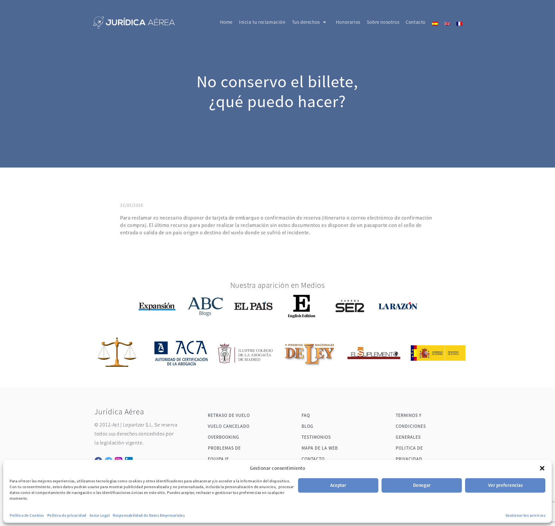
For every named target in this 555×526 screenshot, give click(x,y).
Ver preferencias (505, 485)
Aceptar (338, 485)
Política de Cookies (27, 515)
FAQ (306, 415)
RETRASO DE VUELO (229, 415)
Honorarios (348, 22)
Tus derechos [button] (306, 22)
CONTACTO (313, 459)
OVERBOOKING (223, 437)
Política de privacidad (66, 515)
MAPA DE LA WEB (320, 448)
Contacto (416, 22)
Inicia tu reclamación (262, 22)
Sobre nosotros (383, 22)
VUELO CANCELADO (229, 426)
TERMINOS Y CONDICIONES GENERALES (411, 426)
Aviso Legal (100, 515)
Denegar (422, 485)
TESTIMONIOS (316, 437)
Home (226, 22)
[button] (542, 468)
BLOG (307, 426)
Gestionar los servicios (526, 515)
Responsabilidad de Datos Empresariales (149, 515)
